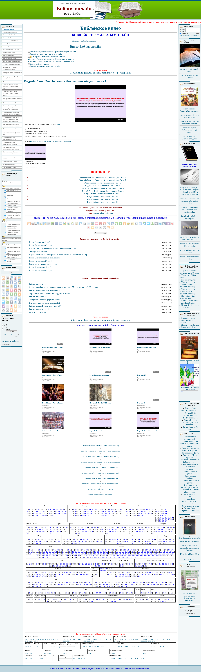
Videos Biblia (189, 559)
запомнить (184, 33)
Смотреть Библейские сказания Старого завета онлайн (14, 232)
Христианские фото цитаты (190, 481)
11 (38, 639)
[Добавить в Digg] (3, 282)
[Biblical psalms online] (189, 234)
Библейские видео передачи (10, 188)
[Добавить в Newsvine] (15, 294)
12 (41, 639)
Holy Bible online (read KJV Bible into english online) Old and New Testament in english (189, 190)
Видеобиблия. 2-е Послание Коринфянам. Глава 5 (103, 188)
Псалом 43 (141, 403)
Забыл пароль (184, 35)
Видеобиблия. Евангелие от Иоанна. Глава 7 (100, 431)
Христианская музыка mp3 (190, 438)
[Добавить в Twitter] (15, 302)
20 (57, 639)
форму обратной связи (103, 213)
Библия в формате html (39, 309)
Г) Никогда (7, 329)
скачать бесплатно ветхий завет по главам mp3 (100, 451)
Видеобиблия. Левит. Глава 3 (53, 375)
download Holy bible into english (189, 217)
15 (47, 639)
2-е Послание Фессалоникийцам (61, 141)
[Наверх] (3, 310)
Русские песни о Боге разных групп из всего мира (189, 443)
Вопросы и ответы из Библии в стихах (190, 461)
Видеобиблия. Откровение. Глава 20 (102, 202)
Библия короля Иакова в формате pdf (45, 306)
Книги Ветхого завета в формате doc (44, 258)
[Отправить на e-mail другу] (19, 306)
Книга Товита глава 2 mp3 (40, 267)
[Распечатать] (7, 310)
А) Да (5, 324)
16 (49, 639)
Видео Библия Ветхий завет (13, 248)
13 (43, 639)
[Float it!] (19, 278)
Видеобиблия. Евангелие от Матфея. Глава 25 (148, 347)
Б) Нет (6, 326)
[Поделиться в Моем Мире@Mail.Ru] (7, 290)
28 (37, 641)
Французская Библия (38, 251)
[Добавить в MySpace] (7, 294)
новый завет (47, 141)
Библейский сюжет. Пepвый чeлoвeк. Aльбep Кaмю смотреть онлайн (53, 431)
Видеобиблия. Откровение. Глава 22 (102, 196)
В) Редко (6, 328)
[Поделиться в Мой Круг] (3, 294)
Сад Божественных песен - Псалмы (13, 256)
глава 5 (41, 141)
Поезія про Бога (190, 415)
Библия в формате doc (38, 296)
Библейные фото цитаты (190, 472)
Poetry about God (190, 418)
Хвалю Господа (190, 420)
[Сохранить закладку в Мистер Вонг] (15, 290)
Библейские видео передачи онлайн (45, 66)
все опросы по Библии (11, 341)
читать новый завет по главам (100, 495)
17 (51, 639)
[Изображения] (35, 152)
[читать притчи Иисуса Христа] (189, 359)
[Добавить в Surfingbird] (3, 302)
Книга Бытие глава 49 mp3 (40, 270)
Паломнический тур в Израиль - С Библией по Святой (13, 215)
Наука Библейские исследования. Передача (12, 209)
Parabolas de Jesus (188, 327)
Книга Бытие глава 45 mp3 (40, 245)
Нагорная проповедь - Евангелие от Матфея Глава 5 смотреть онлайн (53, 347)
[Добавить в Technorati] (7, 302)
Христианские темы (190, 506)
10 (36, 639)
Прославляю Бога (188, 410)
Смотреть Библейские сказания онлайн (48, 57)
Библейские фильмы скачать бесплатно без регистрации (100, 72)
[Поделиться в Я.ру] (11, 306)
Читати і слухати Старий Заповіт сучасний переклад (187, 284)
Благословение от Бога (190, 495)
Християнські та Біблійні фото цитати (189, 486)
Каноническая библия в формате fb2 (44, 303)
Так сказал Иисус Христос (190, 456)
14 (45, 639)
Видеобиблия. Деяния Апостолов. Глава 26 (100, 347)
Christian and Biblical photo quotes (190, 491)
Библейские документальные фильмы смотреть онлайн (11, 183)
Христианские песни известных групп (190, 449)
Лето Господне (11, 205)
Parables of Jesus (188, 318)
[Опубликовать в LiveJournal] (3, 290)
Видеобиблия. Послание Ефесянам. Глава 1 (148, 431)
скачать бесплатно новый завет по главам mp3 (100, 462)
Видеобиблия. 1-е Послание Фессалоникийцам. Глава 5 (102, 180)
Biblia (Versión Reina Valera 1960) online (189, 301)
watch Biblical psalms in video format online (189, 238)
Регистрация (194, 35)
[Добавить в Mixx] (19, 290)
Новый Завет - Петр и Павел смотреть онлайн (53, 403)
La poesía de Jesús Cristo (190, 428)
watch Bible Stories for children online (189, 245)
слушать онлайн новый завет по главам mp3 (100, 484)
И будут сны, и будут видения (190, 502)
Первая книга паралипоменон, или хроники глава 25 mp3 (53, 248)
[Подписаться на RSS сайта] (11, 310)
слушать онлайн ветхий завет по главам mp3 (100, 467)
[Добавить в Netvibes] (11, 294)
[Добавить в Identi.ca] (7, 286)
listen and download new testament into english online (189, 209)
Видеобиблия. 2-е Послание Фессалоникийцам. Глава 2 (102, 177)
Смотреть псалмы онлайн (12, 260)
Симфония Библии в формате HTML (44, 300)
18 (53, 639)
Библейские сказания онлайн (11, 222)
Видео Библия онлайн (9, 245)
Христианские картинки (190, 468)
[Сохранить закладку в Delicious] (11, 278)
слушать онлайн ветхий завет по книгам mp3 (100, 473)
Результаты (7, 334)
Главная (75, 41)
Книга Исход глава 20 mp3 (40, 261)
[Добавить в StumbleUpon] (19, 298)
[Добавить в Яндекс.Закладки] (7, 306)
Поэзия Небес (190, 413)
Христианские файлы (190, 453)
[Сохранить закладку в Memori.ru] (11, 290)
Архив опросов (14, 334)
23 (28, 641)
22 (25, 641)
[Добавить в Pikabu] (3, 298)
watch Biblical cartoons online (189, 251)
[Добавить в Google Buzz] (3, 286)
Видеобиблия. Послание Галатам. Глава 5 (102, 185)
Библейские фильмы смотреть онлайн (11, 239)
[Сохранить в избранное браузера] (15, 306)
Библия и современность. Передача (12, 197)
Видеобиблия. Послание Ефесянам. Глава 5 (102, 183)
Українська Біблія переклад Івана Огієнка (189, 271)
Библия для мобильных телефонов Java (45, 290)
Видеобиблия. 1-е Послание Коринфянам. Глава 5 (103, 191)
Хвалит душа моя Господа (190, 423)
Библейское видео (88, 41)
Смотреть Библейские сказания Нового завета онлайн (14, 226)
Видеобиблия (34, 141)
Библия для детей (188, 280)
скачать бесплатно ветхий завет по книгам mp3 (100, 445)
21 (59, 639)
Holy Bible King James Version (187, 297)
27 (35, 641)
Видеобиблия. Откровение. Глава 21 (102, 199)
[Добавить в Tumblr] (11, 302)
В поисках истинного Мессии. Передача (13, 202)
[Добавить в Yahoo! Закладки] (3, 306)
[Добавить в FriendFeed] (15, 282)
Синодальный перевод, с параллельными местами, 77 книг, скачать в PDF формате (64, 287)
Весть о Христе (190, 508)
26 (33, 641)
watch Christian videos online (189, 258)
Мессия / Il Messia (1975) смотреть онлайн (100, 403)
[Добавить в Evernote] (7, 282)
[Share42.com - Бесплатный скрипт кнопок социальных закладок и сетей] (15, 310)
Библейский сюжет (13, 193)
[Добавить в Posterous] (7, 298)
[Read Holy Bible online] (189, 163)
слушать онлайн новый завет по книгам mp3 (100, 478)
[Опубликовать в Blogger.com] (3, 278)
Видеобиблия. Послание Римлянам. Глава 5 (102, 194)
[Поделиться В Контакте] (19, 302)
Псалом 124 (141, 375)
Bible (58, 124)
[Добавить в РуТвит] (15, 298)
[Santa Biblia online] (189, 534)
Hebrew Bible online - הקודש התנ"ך (189, 306)
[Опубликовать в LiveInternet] (19, 286)
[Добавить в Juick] (11, 286)
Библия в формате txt (38, 284)
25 (31, 641)
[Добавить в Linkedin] (15, 286)
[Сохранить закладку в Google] (19, 282)
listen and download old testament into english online (189, 200)
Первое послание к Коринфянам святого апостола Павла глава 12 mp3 (58, 255)
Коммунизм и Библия (190, 477)
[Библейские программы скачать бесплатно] (189, 589)
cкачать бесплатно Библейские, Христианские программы (189, 597)
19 (55, 639)
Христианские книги (190, 510)
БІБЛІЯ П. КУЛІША (37, 312)
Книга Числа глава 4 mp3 (39, 242)
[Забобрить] (7, 278)
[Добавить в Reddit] (11, 298)
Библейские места (12, 190)
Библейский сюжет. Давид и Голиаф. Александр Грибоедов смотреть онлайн (100, 375)
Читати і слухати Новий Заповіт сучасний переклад (187, 291)
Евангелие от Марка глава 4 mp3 (43, 264)
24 (29, 641)
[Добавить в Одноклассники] (19, 294)
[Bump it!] (15, 278)
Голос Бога (190, 499)
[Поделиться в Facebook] (11, 282)
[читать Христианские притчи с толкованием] (189, 398)
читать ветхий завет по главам (100, 489)
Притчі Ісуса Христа (190, 325)
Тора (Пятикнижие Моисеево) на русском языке (49, 293)
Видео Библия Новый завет (13, 252)
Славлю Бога (190, 408)
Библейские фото (190, 464)
